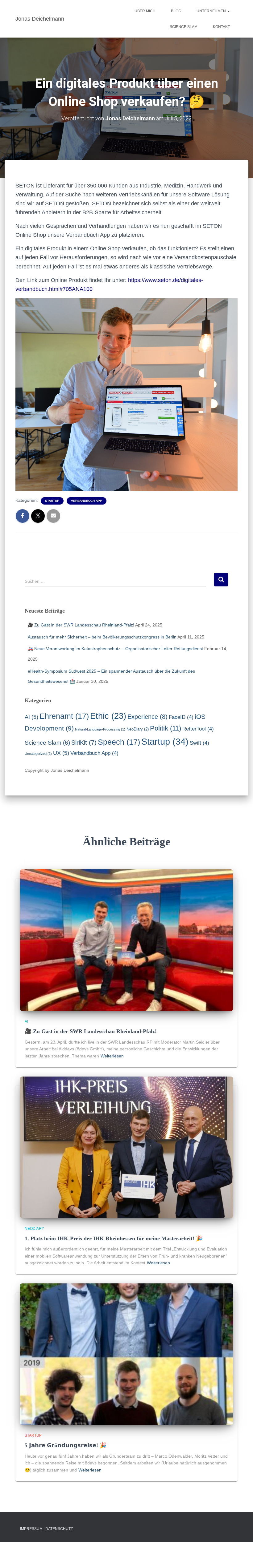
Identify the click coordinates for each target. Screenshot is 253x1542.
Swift (199, 743)
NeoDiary (137, 729)
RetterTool (198, 729)
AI (31, 717)
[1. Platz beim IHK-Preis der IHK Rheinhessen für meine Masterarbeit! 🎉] (126, 1146)
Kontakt (221, 27)
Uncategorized (38, 753)
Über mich (145, 11)
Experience (147, 716)
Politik (165, 728)
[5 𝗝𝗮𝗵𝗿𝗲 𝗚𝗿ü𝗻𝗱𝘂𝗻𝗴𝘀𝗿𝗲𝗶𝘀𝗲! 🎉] (126, 1353)
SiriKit (84, 742)
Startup (52, 500)
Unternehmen (212, 11)
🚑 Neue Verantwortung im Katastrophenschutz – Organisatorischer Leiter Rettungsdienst (115, 648)
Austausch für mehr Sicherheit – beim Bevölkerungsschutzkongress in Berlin (102, 636)
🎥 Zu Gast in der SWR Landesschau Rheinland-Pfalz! (81, 624)
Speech (119, 742)
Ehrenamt (64, 716)
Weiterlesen (112, 1055)
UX (61, 753)
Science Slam (183, 27)
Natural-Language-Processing (100, 729)
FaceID (181, 717)
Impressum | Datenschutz (46, 1529)
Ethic (108, 716)
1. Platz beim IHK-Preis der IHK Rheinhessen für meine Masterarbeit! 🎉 (114, 1238)
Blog (176, 11)
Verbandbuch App (86, 500)
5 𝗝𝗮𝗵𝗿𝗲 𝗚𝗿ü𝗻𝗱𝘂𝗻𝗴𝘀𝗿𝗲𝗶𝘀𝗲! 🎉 (65, 1445)
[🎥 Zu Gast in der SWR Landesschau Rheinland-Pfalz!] (126, 939)
